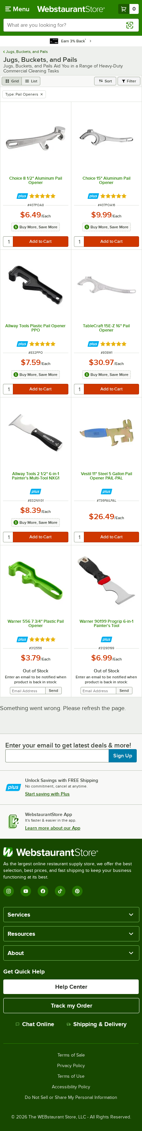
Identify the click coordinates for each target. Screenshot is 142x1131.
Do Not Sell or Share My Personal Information (71, 1097)
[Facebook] (43, 891)
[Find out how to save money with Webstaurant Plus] (22, 196)
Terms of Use (71, 1076)
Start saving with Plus (47, 793)
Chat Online (38, 1024)
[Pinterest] (77, 891)
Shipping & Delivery (99, 1024)
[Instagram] (8, 891)
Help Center (71, 986)
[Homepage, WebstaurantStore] (71, 9)
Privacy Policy (71, 1065)
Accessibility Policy (71, 1087)
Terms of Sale (71, 1055)
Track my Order (71, 1005)
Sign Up (122, 756)
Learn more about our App (52, 828)
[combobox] (71, 25)
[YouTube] (25, 891)
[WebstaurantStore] (71, 852)
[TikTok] (60, 891)
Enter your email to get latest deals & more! (68, 745)
